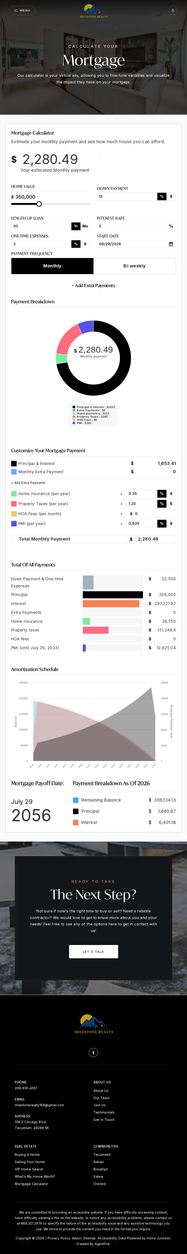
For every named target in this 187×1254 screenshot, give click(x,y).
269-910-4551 (26, 1088)
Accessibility (107, 1238)
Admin (77, 1238)
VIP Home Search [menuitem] (29, 1169)
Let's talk (93, 951)
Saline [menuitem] (98, 1176)
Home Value (23, 187)
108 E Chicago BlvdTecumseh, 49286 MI (32, 1125)
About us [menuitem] (101, 1091)
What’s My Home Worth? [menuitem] (35, 1176)
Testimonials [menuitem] (104, 1112)
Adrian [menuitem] (99, 1162)
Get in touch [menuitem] (104, 1120)
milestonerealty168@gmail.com (39, 1105)
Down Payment (112, 188)
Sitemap (89, 1238)
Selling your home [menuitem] (30, 1162)
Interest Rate (111, 218)
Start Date (108, 236)
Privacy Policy (59, 1238)
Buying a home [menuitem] (27, 1154)
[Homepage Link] (93, 10)
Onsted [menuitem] (100, 1184)
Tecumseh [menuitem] (102, 1154)
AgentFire (102, 1244)
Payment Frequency (32, 253)
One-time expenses (30, 236)
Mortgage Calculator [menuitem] (31, 1184)
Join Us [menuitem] (100, 1105)
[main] (93, 497)
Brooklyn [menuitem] (101, 1169)
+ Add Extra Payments (28, 483)
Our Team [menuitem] (102, 1098)
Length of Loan (27, 218)
